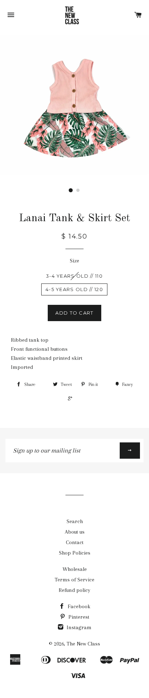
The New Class (83, 643)
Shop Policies (74, 553)
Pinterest (78, 617)
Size (74, 260)
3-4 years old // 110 (74, 276)
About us (75, 532)
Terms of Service (74, 579)
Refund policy (74, 590)
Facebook (78, 606)
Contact (75, 542)
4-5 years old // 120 (74, 289)
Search (75, 521)
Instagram (78, 627)
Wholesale (75, 569)
